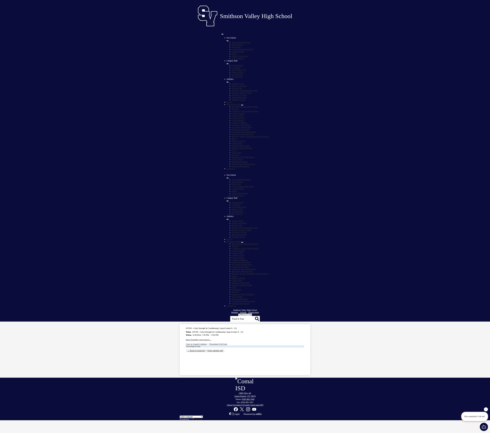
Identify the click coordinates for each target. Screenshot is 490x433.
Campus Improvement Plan (243, 49)
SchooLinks (236, 152)
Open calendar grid (215, 351)
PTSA (234, 150)
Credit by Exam (238, 118)
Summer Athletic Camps (241, 93)
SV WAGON (237, 77)
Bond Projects (237, 45)
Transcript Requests (239, 162)
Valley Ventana (238, 58)
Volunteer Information (240, 166)
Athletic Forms (238, 84)
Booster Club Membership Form (245, 91)
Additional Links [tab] (245, 315)
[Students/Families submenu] (242, 242)
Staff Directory (238, 74)
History (235, 54)
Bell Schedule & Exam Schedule (245, 107)
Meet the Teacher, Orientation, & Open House (250, 136)
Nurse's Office (237, 72)
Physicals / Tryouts (239, 95)
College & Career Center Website (245, 111)
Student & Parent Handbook (243, 157)
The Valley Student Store (242, 127)
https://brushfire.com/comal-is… (199, 340)
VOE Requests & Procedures (243, 164)
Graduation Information (241, 125)
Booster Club (237, 88)
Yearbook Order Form (240, 146)
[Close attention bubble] (486, 410)
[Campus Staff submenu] (227, 63)
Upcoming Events (193, 346)
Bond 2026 (236, 47)
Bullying (235, 109)
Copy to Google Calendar (196, 344)
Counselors (236, 68)
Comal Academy (238, 113)
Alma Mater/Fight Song (241, 42)
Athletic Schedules (239, 86)
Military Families (238, 141)
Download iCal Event (218, 344)
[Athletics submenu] (227, 219)
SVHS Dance (237, 159)
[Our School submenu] (227, 40)
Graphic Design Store (240, 130)
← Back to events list (196, 351)
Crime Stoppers (238, 120)
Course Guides (238, 116)
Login (237, 413)
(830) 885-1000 (248, 399)
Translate (198, 419)
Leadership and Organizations (244, 132)
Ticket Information (239, 97)
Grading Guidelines (239, 123)
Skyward (235, 155)
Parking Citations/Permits (242, 148)
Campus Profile (238, 51)
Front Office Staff (239, 70)
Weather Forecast (239, 100)
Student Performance (240, 56)
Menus (234, 139)
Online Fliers (237, 143)
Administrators (237, 65)
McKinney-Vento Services (242, 134)
